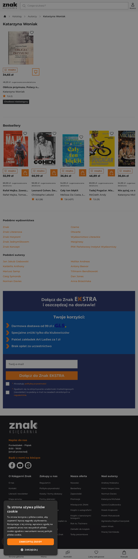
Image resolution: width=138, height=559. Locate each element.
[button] (30, 550)
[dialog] (31, 528)
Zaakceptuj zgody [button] (30, 541)
